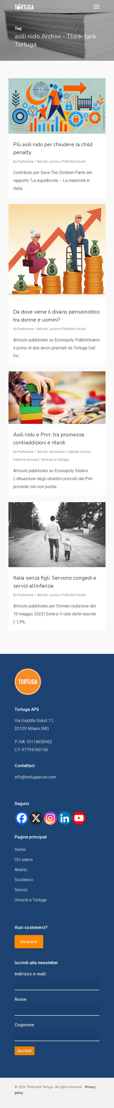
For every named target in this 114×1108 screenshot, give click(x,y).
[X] (36, 818)
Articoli (42, 161)
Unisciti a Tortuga (30, 899)
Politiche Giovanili (26, 460)
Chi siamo (24, 859)
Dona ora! (28, 942)
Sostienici (24, 879)
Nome (21, 999)
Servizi (21, 889)
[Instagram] (50, 818)
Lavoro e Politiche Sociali (67, 161)
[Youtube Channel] (79, 818)
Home (20, 849)
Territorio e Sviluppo (55, 460)
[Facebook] (21, 818)
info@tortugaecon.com (35, 777)
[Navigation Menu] (96, 6)
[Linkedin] (64, 818)
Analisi (21, 869)
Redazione (26, 161)
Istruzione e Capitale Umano (70, 452)
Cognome (24, 1024)
